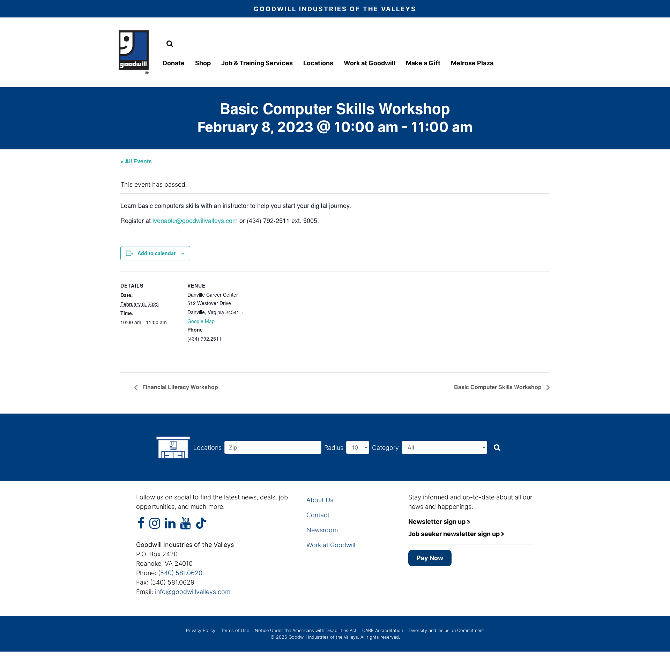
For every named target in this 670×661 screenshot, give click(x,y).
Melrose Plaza (472, 63)
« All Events (136, 161)
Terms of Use (235, 630)
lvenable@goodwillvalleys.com (195, 220)
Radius (333, 447)
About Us (319, 500)
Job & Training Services (257, 63)
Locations (318, 63)
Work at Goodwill (369, 63)
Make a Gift (423, 63)
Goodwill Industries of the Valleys (322, 637)
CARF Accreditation (382, 630)
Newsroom (322, 530)
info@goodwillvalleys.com (192, 591)
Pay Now (430, 558)
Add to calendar (156, 253)
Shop (203, 63)
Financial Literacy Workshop (179, 387)
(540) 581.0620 (180, 573)
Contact (317, 515)
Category (385, 447)
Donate (174, 63)
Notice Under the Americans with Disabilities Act (306, 630)
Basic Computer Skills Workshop (498, 387)
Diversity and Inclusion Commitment (446, 630)
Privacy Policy (200, 630)
